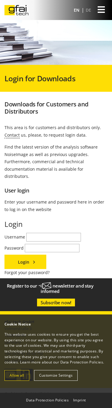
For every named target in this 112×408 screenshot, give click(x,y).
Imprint (79, 400)
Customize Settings (56, 375)
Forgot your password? (27, 272)
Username (15, 237)
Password (14, 248)
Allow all (17, 375)
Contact (12, 135)
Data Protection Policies (81, 362)
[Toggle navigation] (101, 10)
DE (88, 10)
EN (77, 10)
